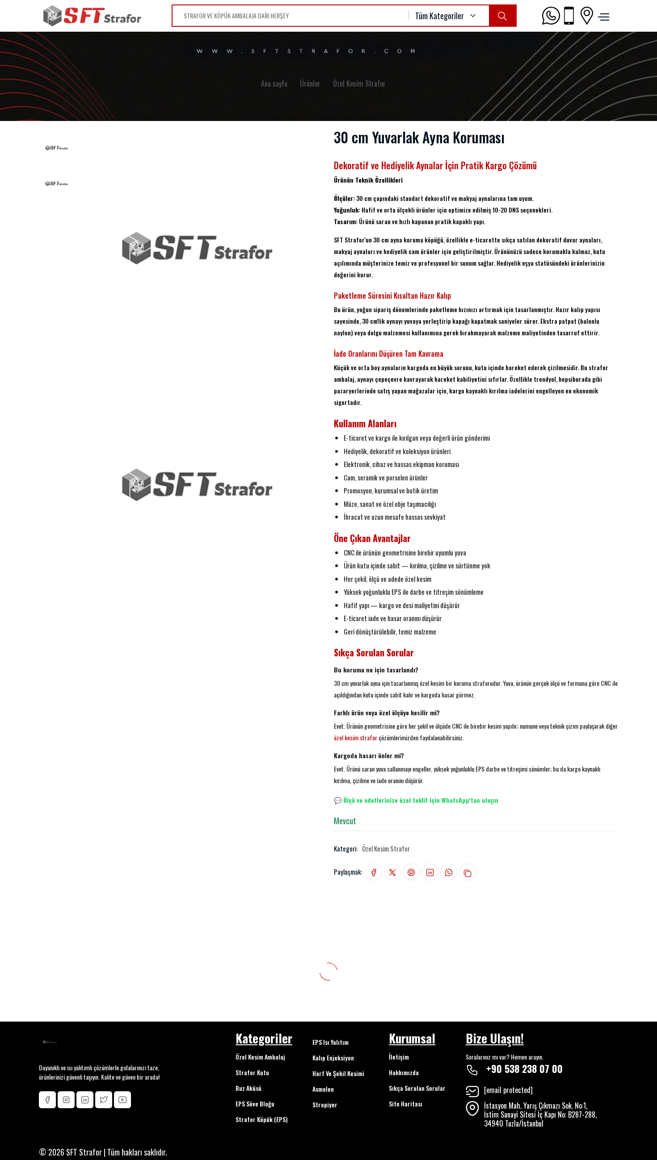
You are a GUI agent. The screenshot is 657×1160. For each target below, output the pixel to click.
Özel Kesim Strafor (359, 83)
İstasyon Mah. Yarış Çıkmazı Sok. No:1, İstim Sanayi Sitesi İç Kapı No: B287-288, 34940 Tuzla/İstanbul (540, 1114)
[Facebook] (47, 1099)
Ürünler (310, 83)
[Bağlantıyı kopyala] (467, 872)
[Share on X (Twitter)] (392, 872)
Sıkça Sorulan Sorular (417, 1088)
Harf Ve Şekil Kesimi (338, 1073)
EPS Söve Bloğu (255, 1103)
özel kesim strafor (355, 737)
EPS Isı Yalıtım (330, 1042)
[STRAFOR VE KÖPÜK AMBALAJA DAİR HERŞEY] (502, 15)
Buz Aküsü (248, 1088)
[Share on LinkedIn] (429, 872)
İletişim (399, 1056)
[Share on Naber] (448, 872)
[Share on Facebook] (373, 872)
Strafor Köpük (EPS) (262, 1119)
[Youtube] (122, 1099)
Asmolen (323, 1088)
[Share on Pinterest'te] (411, 872)
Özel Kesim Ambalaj (260, 1056)
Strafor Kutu (252, 1072)
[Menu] (602, 15)
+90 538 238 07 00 (524, 1068)
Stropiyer (324, 1104)
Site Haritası (405, 1103)
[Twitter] (103, 1099)
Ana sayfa (274, 83)
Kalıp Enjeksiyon (333, 1057)
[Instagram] (66, 1099)
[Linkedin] (84, 1099)
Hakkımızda (404, 1072)
